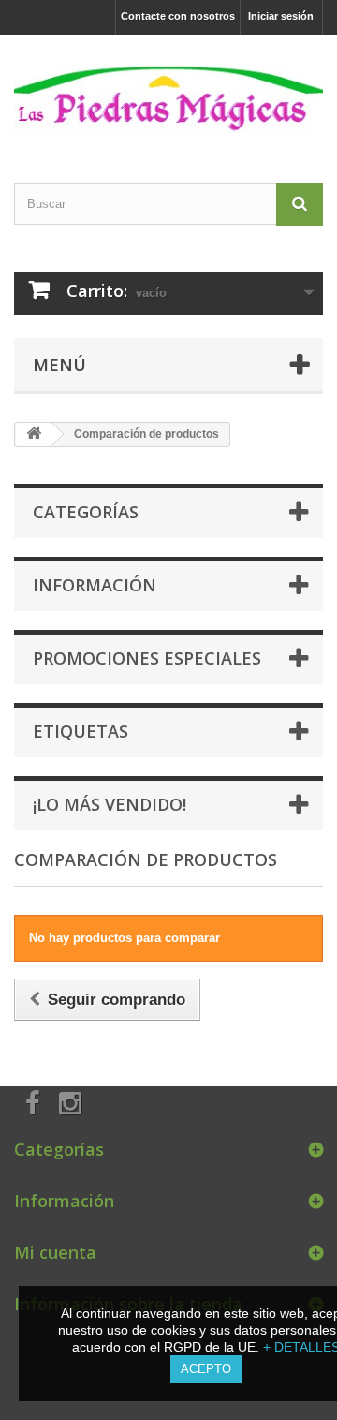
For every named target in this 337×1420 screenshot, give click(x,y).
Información (94, 585)
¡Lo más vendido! (109, 804)
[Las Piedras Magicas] (168, 92)
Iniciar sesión (281, 16)
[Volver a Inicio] (33, 434)
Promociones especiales (147, 658)
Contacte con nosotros (178, 16)
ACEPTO (206, 1369)
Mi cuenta (55, 1252)
